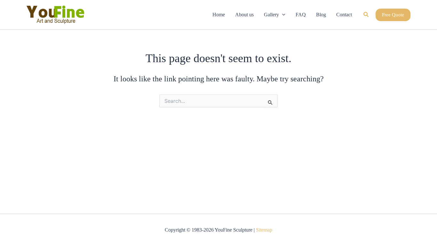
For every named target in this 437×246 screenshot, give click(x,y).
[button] (282, 15)
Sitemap (264, 230)
